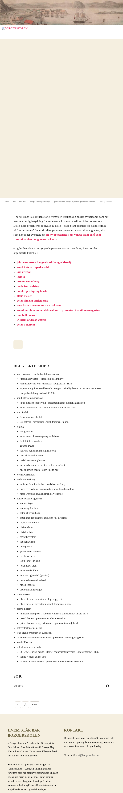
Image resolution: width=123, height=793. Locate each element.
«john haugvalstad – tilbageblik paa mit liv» (42, 378)
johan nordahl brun (29, 570)
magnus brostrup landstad (33, 580)
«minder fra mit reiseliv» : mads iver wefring (42, 484)
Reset (34, 704)
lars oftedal (24, 271)
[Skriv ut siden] (18, 344)
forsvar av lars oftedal (31, 417)
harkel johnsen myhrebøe (32, 460)
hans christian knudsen (31, 455)
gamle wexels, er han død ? (33, 656)
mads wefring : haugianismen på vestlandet (41, 493)
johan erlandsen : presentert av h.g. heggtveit (42, 465)
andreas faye (26, 503)
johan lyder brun (28, 565)
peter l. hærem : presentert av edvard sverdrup (43, 618)
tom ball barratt (27, 315)
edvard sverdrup (28, 537)
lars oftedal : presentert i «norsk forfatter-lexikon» (45, 422)
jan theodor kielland (30, 560)
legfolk (21, 276)
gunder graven (27, 445)
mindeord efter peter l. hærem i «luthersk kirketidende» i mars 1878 (54, 613)
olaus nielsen (24, 295)
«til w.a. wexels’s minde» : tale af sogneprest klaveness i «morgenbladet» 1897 (59, 652)
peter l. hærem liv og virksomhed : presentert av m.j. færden (50, 623)
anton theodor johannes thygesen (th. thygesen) (43, 517)
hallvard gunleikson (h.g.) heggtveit (38, 450)
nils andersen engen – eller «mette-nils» (40, 469)
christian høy (26, 532)
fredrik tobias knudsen (31, 441)
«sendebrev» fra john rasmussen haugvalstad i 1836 (46, 383)
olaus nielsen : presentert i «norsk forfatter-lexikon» (46, 604)
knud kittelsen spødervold (33, 267)
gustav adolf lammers (30, 551)
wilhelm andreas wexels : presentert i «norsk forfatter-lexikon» (51, 661)
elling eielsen (26, 431)
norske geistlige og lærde (32, 291)
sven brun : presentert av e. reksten (39, 305)
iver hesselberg (27, 556)
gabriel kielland (27, 541)
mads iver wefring (28, 286)
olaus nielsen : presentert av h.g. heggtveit (41, 599)
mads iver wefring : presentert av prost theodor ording (47, 489)
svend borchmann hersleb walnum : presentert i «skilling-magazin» (58, 310)
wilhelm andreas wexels (31, 319)
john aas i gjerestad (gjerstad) (34, 575)
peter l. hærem (26, 324)
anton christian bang (30, 513)
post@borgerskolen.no (87, 755)
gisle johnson (26, 546)
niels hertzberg (27, 584)
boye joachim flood (29, 522)
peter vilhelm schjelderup (32, 300)
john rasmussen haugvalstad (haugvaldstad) (44, 262)
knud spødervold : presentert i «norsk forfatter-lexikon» (48, 407)
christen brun (26, 527)
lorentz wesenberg (28, 281)
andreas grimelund (29, 508)
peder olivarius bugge (31, 589)
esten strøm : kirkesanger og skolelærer (39, 436)
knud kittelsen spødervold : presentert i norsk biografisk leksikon (52, 402)
